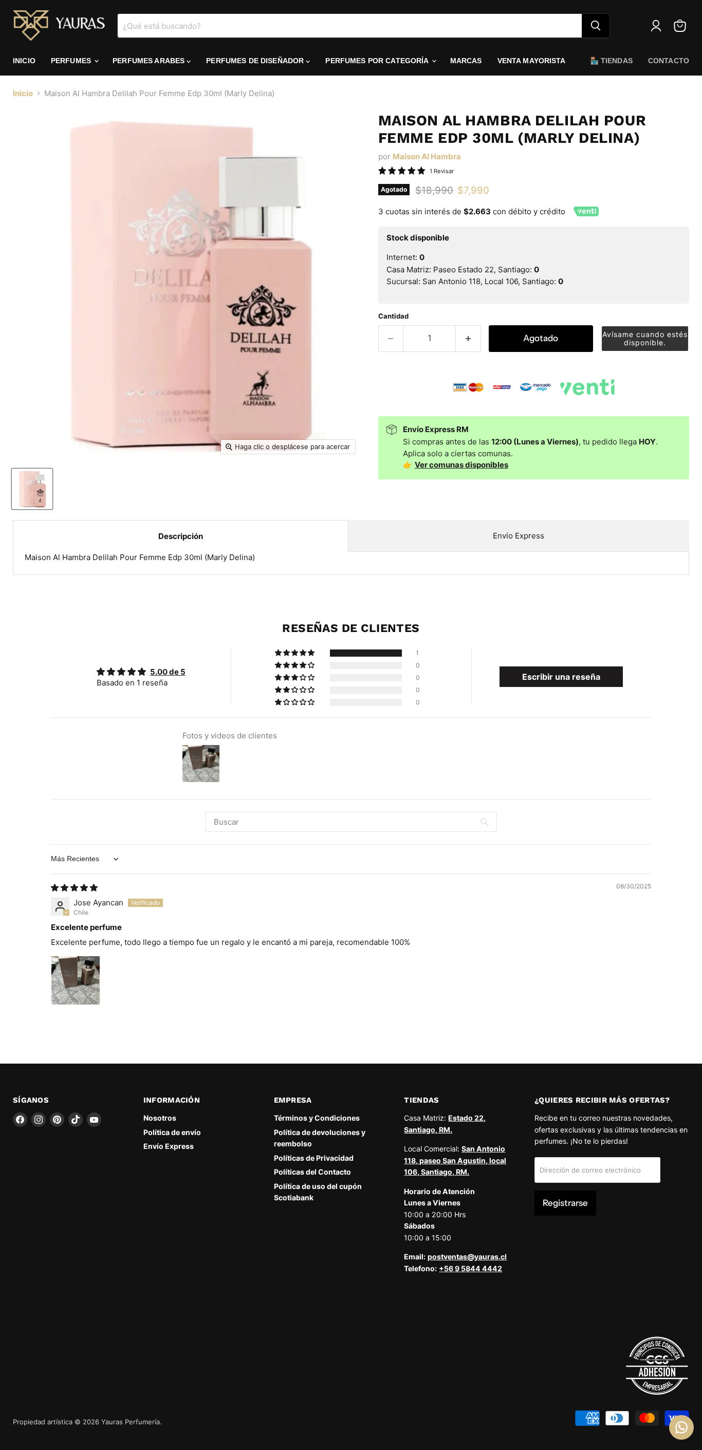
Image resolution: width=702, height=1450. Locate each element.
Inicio (24, 61)
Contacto (668, 61)
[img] (74, 888)
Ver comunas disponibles (461, 465)
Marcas (466, 61)
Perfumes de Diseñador (256, 61)
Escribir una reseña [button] (561, 677)
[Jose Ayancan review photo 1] (75, 980)
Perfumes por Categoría (377, 61)
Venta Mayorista (531, 61)
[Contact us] (681, 1427)
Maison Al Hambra (427, 156)
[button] (645, 338)
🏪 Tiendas (611, 61)
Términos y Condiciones (317, 1117)
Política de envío (172, 1132)
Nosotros (159, 1117)
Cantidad (393, 316)
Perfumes (72, 61)
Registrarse (565, 1203)
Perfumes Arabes (150, 61)
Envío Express (518, 536)
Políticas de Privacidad (314, 1158)
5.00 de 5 (168, 672)
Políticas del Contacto (312, 1171)
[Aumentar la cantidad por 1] (468, 338)
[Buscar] (595, 26)
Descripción (180, 536)
